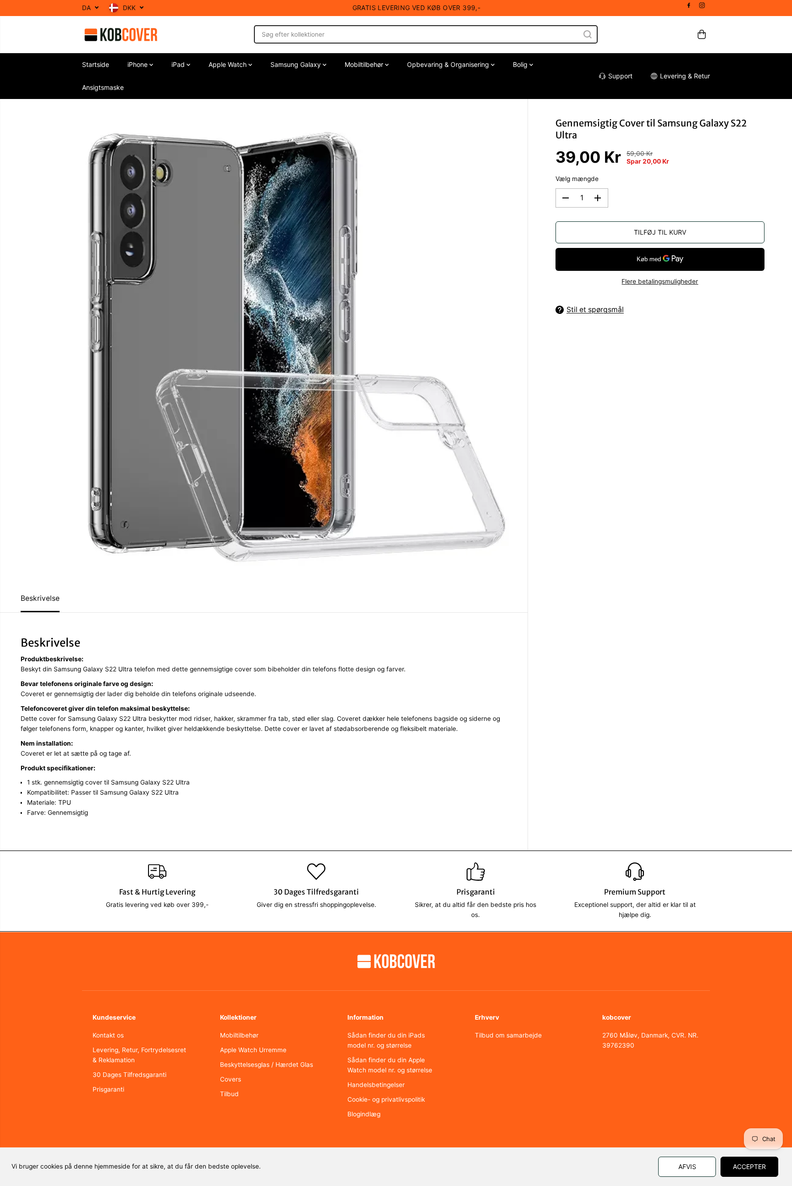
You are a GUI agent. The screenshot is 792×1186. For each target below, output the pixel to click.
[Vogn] (701, 34)
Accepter (749, 1166)
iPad (179, 64)
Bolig (521, 64)
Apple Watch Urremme (253, 1050)
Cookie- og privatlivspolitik (386, 1099)
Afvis (687, 1166)
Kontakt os (108, 1035)
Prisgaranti (108, 1089)
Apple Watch (228, 64)
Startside (95, 64)
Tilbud (229, 1094)
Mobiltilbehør (365, 64)
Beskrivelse (40, 598)
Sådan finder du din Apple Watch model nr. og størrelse (389, 1065)
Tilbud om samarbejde (508, 1035)
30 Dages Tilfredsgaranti (129, 1074)
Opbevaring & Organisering (449, 64)
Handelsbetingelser (376, 1084)
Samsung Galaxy (296, 64)
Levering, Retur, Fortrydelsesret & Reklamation (139, 1055)
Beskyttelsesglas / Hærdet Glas (266, 1064)
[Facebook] (688, 5)
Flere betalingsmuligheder (660, 281)
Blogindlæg (363, 1114)
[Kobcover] (121, 35)
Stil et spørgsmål (595, 309)
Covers (230, 1079)
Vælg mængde (577, 178)
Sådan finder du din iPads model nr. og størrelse (386, 1040)
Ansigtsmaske (103, 87)
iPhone (138, 64)
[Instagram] (702, 5)
